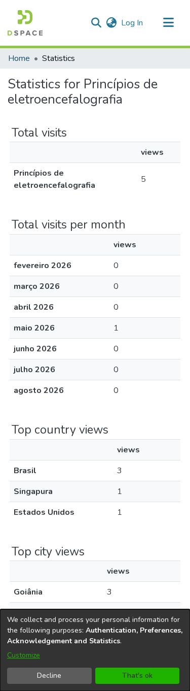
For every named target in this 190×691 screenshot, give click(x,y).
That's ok (137, 675)
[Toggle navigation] (168, 22)
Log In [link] (132, 22)
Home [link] (19, 58)
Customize (23, 655)
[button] (25, 23)
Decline (49, 675)
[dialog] (95, 650)
